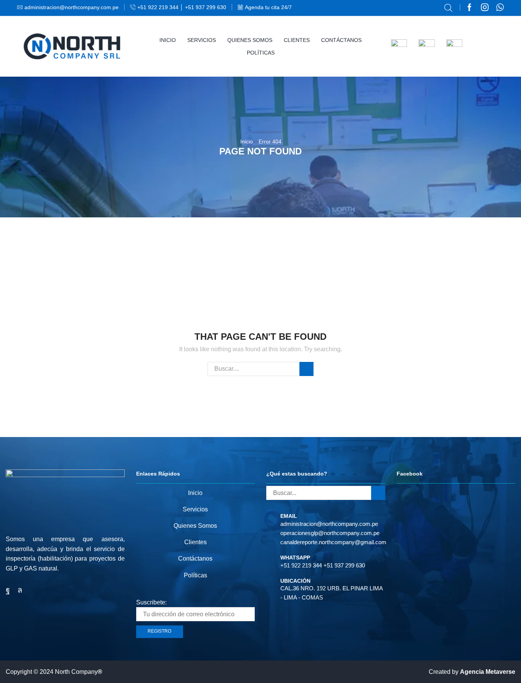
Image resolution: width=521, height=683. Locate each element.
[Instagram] (485, 8)
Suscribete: (151, 602)
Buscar (306, 369)
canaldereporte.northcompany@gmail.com (333, 542)
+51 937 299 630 (344, 565)
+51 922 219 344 (301, 565)
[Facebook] (469, 8)
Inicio (167, 40)
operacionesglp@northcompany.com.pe (329, 533)
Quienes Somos (249, 40)
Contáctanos (341, 40)
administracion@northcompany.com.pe (329, 524)
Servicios (201, 40)
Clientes (297, 40)
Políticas (261, 53)
